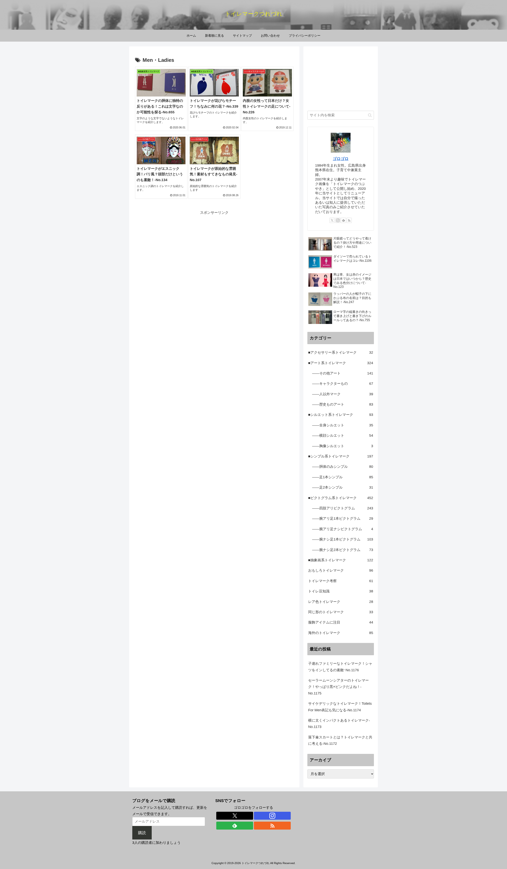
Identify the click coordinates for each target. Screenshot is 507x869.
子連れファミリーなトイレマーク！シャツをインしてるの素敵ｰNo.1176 (340, 667)
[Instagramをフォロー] (337, 220)
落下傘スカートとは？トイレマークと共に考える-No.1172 (340, 740)
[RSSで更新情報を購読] (349, 220)
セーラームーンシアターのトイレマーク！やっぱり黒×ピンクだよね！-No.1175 (338, 686)
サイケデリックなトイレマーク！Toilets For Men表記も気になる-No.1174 (340, 707)
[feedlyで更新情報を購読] (343, 220)
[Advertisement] (214, 243)
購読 (142, 833)
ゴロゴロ (341, 159)
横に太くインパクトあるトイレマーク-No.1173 (339, 723)
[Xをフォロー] (332, 220)
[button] (369, 115)
